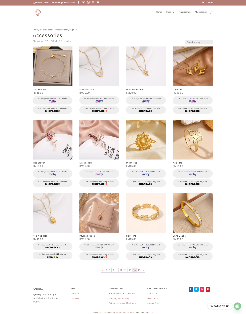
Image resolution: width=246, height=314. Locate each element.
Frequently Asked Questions (122, 293)
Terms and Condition (116, 312)
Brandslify (132, 312)
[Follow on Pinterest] (208, 289)
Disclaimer (75, 298)
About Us (75, 293)
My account (201, 12)
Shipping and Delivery (119, 298)
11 (121, 270)
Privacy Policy (99, 312)
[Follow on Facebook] (191, 289)
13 (130, 270)
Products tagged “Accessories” (53, 30)
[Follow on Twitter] (196, 289)
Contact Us (152, 293)
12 (125, 270)
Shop (168, 12)
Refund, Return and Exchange (122, 303)
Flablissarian (185, 12)
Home (159, 12)
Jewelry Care (153, 303)
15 (139, 270)
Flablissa (149, 312)
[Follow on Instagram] (202, 289)
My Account (152, 298)
